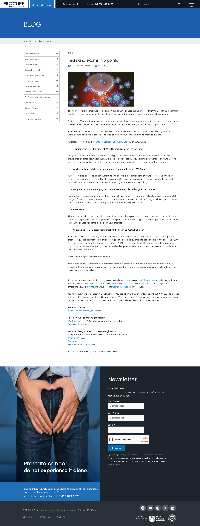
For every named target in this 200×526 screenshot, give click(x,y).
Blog (30, 41)
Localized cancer (32, 81)
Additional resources (33, 54)
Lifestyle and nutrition (34, 75)
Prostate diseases (32, 86)
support (161, 283)
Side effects (29, 103)
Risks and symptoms (33, 92)
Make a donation (42, 5)
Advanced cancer (32, 59)
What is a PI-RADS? (77, 338)
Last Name (114, 413)
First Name (114, 401)
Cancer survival (31, 64)
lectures (100, 283)
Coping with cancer (77, 324)
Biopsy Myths (74, 341)
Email (111, 425)
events (90, 286)
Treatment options (32, 119)
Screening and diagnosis (39, 97)
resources (148, 283)
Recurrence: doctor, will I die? (82, 344)
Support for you (31, 108)
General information (33, 70)
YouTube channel (146, 280)
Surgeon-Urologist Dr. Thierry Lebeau (112, 142)
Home (24, 41)
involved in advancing (122, 286)
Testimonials (30, 113)
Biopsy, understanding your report (84, 310)
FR (179, 4)
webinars (113, 283)
